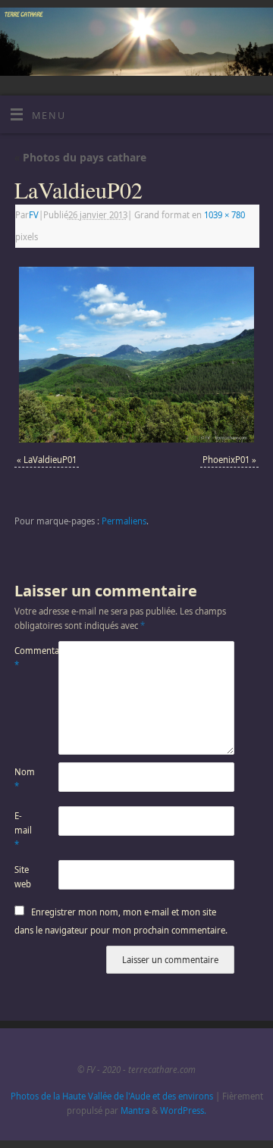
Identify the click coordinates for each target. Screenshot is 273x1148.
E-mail (23, 830)
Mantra (135, 1110)
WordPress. (183, 1110)
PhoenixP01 (225, 459)
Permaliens (124, 521)
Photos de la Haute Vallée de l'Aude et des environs (112, 1096)
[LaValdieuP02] (136, 355)
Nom (24, 779)
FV (34, 215)
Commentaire (25, 658)
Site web (22, 877)
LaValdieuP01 (50, 459)
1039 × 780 (224, 215)
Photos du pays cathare (80, 157)
